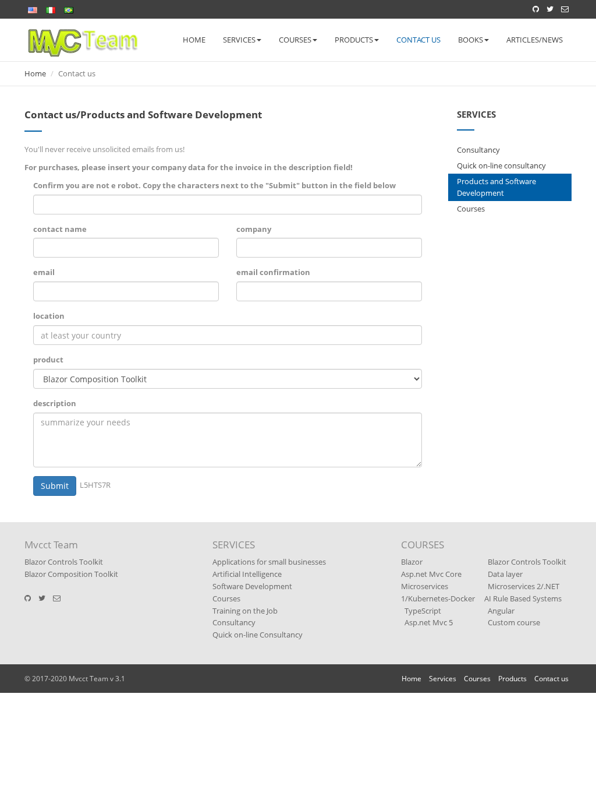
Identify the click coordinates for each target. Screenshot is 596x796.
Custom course (514, 622)
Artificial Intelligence (247, 574)
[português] (69, 7)
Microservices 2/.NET (523, 586)
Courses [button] (295, 39)
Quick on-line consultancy (501, 165)
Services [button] (239, 39)
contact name (60, 229)
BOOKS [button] (470, 39)
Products (512, 679)
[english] (32, 7)
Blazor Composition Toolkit (71, 574)
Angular (501, 610)
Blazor (412, 562)
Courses (471, 208)
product (48, 359)
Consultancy (478, 150)
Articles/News (534, 39)
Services (442, 679)
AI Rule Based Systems (523, 598)
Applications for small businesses (269, 562)
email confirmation (273, 272)
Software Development (252, 586)
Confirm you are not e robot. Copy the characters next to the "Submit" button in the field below (214, 185)
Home (194, 39)
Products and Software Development (496, 187)
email (44, 272)
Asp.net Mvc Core (431, 574)
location (49, 316)
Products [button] (354, 39)
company (253, 229)
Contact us (418, 39)
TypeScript (423, 610)
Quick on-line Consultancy (257, 634)
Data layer (505, 574)
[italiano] (50, 7)
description (54, 403)
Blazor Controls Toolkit (63, 562)
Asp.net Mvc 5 (429, 622)
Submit (55, 485)
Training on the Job (245, 610)
